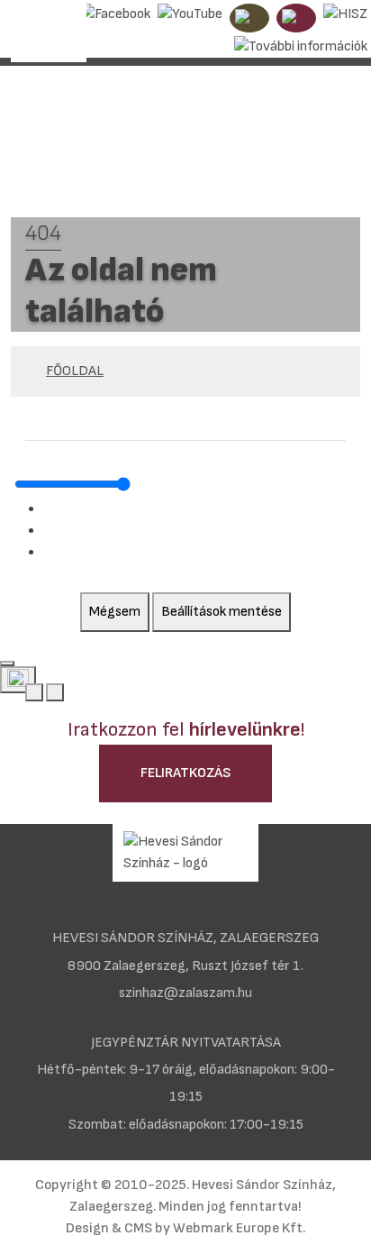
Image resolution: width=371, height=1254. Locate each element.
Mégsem (114, 611)
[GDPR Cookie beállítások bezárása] (7, 663)
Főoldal (75, 371)
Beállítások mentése (221, 611)
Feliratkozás (185, 773)
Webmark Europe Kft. (239, 1228)
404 (43, 233)
